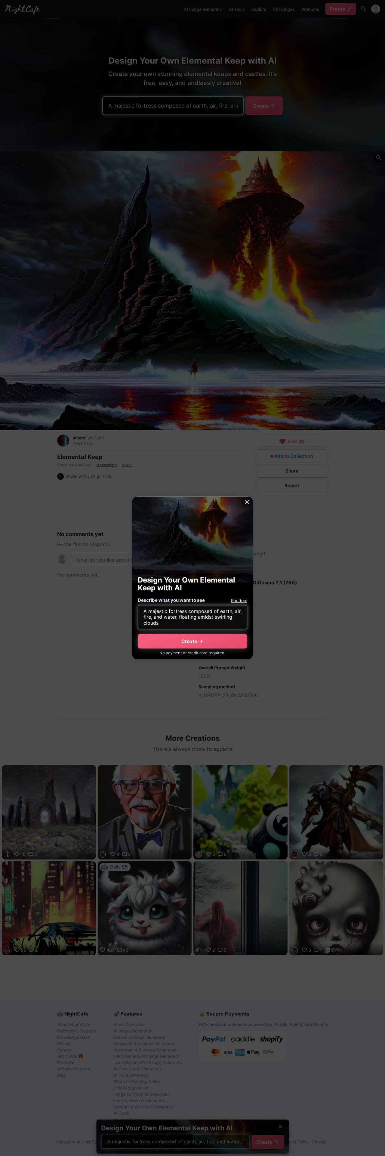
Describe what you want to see (171, 600)
